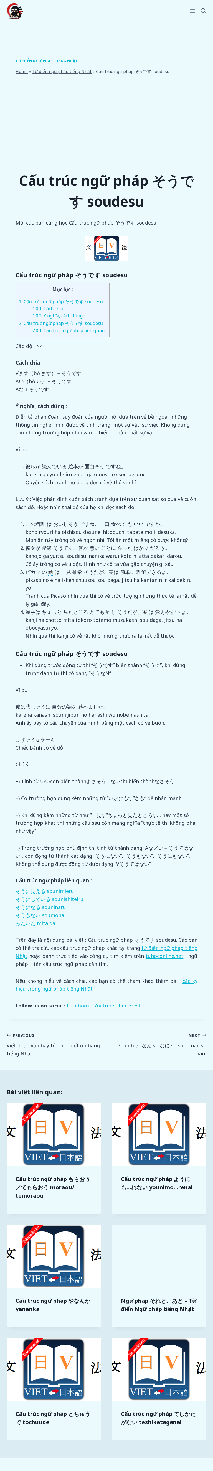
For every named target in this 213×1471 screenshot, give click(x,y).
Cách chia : (48, 309)
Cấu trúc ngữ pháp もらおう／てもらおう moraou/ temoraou (53, 1187)
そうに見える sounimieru (45, 891)
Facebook (78, 1005)
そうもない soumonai (40, 915)
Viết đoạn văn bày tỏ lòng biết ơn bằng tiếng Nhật (53, 1045)
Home (22, 71)
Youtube (104, 1005)
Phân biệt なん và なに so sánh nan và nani (161, 1045)
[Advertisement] (106, 122)
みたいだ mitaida (35, 923)
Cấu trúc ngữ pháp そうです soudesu (61, 301)
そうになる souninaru (41, 907)
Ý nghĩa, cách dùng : (58, 316)
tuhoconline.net (164, 956)
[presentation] (54, 1134)
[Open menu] (192, 11)
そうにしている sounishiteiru (49, 899)
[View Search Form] (203, 11)
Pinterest (130, 1005)
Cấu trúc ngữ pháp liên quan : (69, 330)
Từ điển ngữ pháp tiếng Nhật (47, 60)
